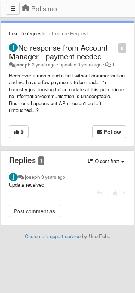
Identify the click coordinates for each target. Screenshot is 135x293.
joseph (23, 64)
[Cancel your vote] (124, 192)
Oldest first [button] (106, 161)
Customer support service (53, 236)
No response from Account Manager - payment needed (58, 52)
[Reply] (99, 192)
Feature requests (27, 33)
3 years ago (53, 177)
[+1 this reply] (114, 192)
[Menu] (13, 8)
